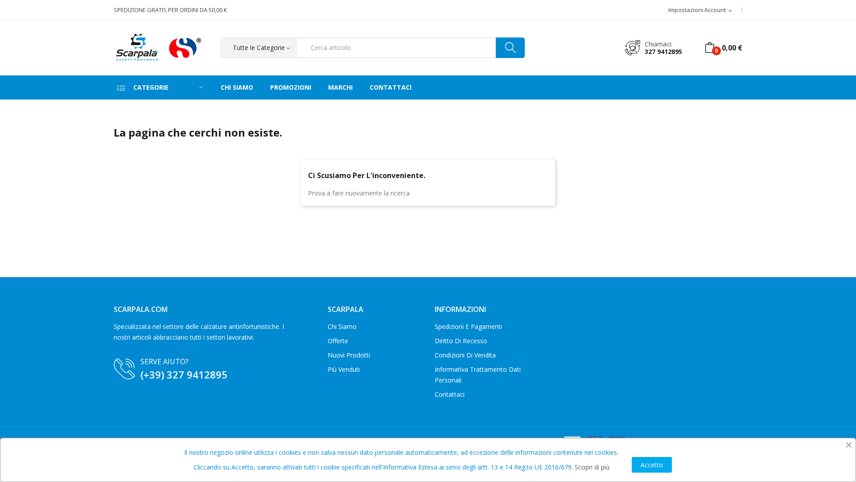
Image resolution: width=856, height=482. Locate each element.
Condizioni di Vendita (465, 355)
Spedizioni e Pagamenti (468, 326)
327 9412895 (663, 51)
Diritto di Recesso (461, 341)
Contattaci (450, 394)
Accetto (652, 465)
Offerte (338, 341)
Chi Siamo (342, 326)
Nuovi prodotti (349, 355)
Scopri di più (592, 467)
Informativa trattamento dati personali (478, 374)
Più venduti (344, 369)
